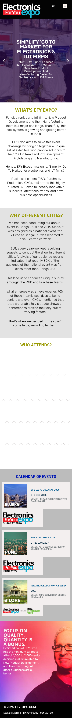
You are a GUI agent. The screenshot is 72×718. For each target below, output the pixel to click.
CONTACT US (46, 713)
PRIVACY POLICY (30, 713)
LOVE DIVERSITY (11, 713)
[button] (65, 6)
